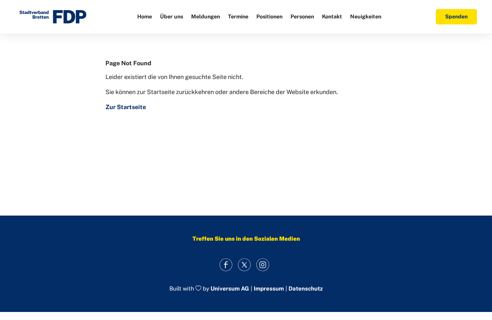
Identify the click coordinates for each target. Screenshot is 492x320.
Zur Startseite (125, 106)
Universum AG (230, 289)
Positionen (269, 16)
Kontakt (332, 16)
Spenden (456, 16)
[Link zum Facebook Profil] (226, 264)
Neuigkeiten (365, 16)
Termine (238, 16)
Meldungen (205, 16)
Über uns (171, 16)
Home (144, 16)
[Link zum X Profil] (244, 264)
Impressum (269, 289)
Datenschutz (306, 289)
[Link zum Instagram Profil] (262, 264)
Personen (302, 16)
